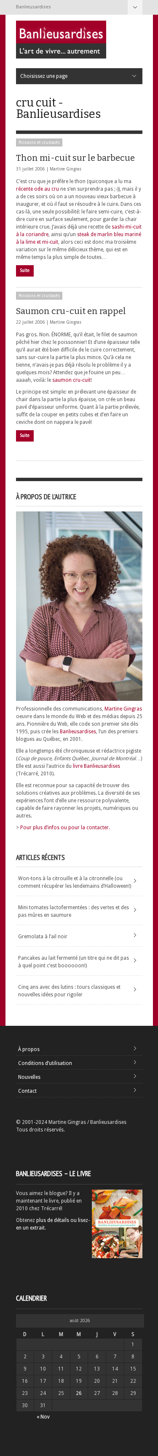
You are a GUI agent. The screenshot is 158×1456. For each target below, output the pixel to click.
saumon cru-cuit (71, 380)
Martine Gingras (65, 169)
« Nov (43, 1417)
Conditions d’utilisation (45, 1063)
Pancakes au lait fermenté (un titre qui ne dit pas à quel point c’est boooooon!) (73, 962)
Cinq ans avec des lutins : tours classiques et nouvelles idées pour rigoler (69, 991)
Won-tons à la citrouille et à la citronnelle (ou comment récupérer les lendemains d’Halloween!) (74, 882)
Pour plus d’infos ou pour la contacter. (65, 827)
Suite (24, 270)
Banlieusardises (78, 732)
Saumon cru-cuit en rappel (71, 311)
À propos (29, 1049)
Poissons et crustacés (39, 142)
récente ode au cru (37, 189)
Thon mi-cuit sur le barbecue (75, 158)
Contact (27, 1091)
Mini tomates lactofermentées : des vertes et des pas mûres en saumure (73, 911)
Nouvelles (29, 1077)
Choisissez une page (135, 7)
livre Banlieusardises (96, 766)
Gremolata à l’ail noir (42, 937)
